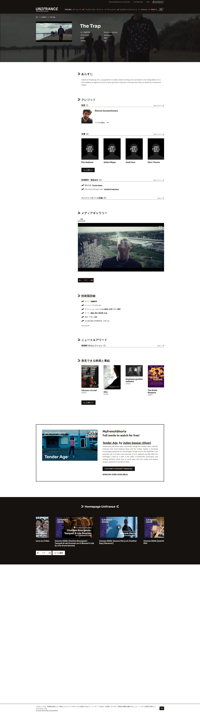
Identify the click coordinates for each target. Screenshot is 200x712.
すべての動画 (58, 553)
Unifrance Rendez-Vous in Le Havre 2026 (119, 2)
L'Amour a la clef (89, 390)
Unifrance (144, 9)
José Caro (130, 162)
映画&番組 (68, 9)
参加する (154, 9)
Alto (106, 392)
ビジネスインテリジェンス (128, 9)
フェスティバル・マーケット (94, 9)
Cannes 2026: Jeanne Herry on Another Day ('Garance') (55, 542)
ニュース (78, 9)
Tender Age (110, 443)
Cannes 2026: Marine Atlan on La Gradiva (144, 541)
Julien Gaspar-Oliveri (137, 443)
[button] (160, 228)
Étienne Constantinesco (110, 32)
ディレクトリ (112, 9)
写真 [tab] (81, 219)
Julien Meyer (110, 162)
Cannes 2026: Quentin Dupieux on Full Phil (98, 542)
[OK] (162, 708)
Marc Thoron (154, 162)
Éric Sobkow (87, 162)
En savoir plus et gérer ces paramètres (47, 710)
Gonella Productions (111, 189)
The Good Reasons (152, 391)
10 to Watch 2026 (138, 2)
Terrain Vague (108, 35)
